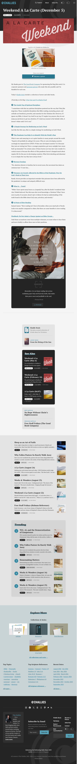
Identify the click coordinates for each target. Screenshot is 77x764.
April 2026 (56, 674)
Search (70, 736)
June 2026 (56, 671)
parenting (15, 679)
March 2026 (64, 674)
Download (38, 305)
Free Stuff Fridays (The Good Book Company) (38, 424)
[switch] (62, 3)
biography (12, 669)
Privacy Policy (38, 758)
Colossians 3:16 (33, 682)
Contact (67, 726)
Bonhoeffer (7, 671)
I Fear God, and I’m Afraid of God (36, 100)
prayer (14, 682)
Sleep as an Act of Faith (25, 442)
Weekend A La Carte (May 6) (31, 359)
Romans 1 (39, 674)
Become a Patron (68, 718)
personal (7, 682)
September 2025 (58, 684)
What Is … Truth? (20, 186)
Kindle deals (21, 95)
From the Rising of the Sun (40, 342)
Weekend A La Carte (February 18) (33, 376)
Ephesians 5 (32, 679)
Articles (18, 636)
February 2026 (57, 677)
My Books (56, 721)
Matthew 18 (32, 671)
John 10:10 (31, 674)
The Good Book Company (31, 84)
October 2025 (68, 682)
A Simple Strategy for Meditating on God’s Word (30, 126)
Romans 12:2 (41, 676)
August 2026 (57, 669)
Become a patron (39, 76)
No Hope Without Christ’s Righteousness (36, 413)
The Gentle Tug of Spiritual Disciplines (27, 105)
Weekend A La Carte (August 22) (29, 493)
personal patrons (32, 87)
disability (18, 676)
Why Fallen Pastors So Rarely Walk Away (32, 455)
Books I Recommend (57, 725)
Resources (38, 636)
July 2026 (65, 669)
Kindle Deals (39, 330)
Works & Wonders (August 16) (33, 572)
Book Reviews (58, 636)
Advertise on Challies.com (38, 68)
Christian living (9, 674)
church (18, 674)
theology (14, 684)
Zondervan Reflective (42, 47)
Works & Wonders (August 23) (28, 480)
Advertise (68, 723)
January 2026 (67, 677)
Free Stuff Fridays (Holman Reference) (31, 505)
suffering (7, 684)
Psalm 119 (45, 669)
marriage (7, 679)
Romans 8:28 (32, 676)
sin (18, 682)
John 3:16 (40, 671)
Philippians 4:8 (41, 679)
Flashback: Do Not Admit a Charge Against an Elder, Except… (32, 216)
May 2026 (64, 671)
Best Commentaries (57, 730)
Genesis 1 (31, 669)
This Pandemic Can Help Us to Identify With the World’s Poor (35, 135)
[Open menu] (74, 2)
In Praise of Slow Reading (22, 202)
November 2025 (58, 682)
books (15, 671)
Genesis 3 (38, 669)
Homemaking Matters (29, 560)
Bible (5, 669)
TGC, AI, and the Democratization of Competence (35, 531)
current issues (8, 676)
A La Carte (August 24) (24, 467)
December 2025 (58, 679)
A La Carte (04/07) (33, 391)
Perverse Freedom (20, 162)
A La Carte (17, 15)
